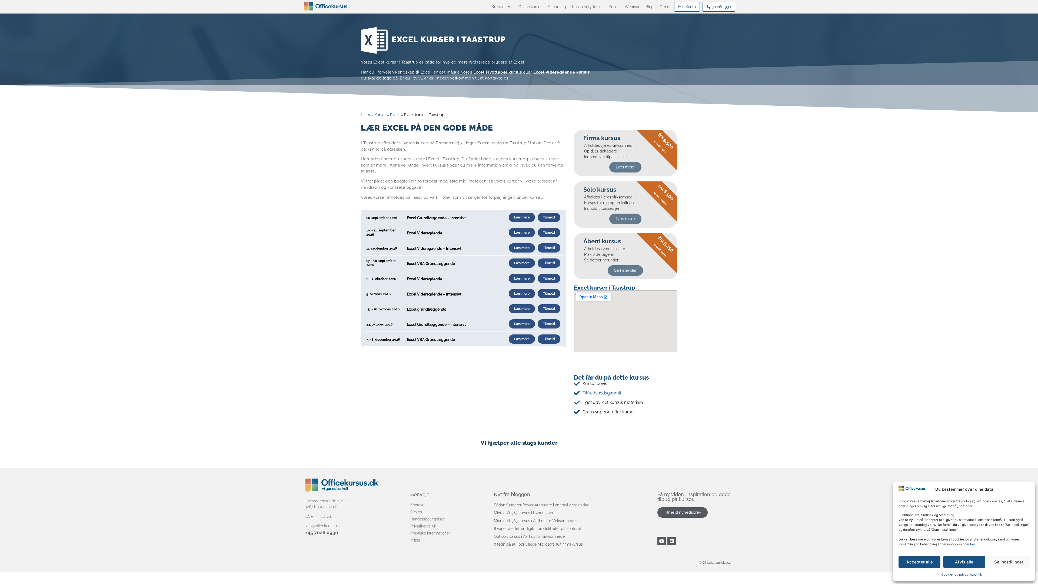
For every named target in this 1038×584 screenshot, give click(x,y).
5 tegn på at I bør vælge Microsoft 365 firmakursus (538, 544)
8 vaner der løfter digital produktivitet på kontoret (537, 528)
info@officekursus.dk (322, 526)
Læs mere (522, 217)
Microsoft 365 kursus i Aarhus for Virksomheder (535, 521)
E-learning (557, 7)
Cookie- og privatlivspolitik (961, 574)
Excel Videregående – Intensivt (434, 248)
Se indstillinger (1008, 562)
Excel (395, 115)
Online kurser (530, 7)
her (972, 544)
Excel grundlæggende (426, 309)
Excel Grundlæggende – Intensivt (436, 218)
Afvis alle (964, 562)
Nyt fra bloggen (512, 494)
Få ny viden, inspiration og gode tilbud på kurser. (694, 497)
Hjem (365, 115)
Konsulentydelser (587, 7)
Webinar (632, 7)
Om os (665, 7)
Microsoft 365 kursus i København (523, 513)
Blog (650, 7)
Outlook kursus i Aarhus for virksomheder (530, 536)
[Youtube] (661, 541)
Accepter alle (919, 562)
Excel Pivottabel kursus (497, 72)
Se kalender (625, 270)
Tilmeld (549, 217)
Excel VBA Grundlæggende (431, 263)
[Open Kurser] (509, 7)
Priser (614, 7)
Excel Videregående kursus (561, 72)
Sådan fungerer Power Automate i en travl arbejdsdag (542, 505)
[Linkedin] (671, 541)
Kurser (380, 115)
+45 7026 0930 (321, 532)
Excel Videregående (424, 233)
